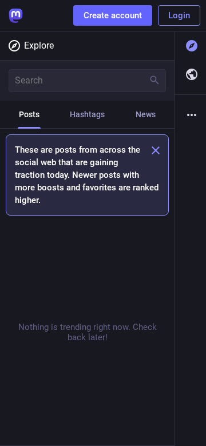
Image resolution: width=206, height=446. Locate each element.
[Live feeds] (190, 74)
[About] (190, 115)
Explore (39, 45)
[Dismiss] (156, 150)
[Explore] (190, 45)
